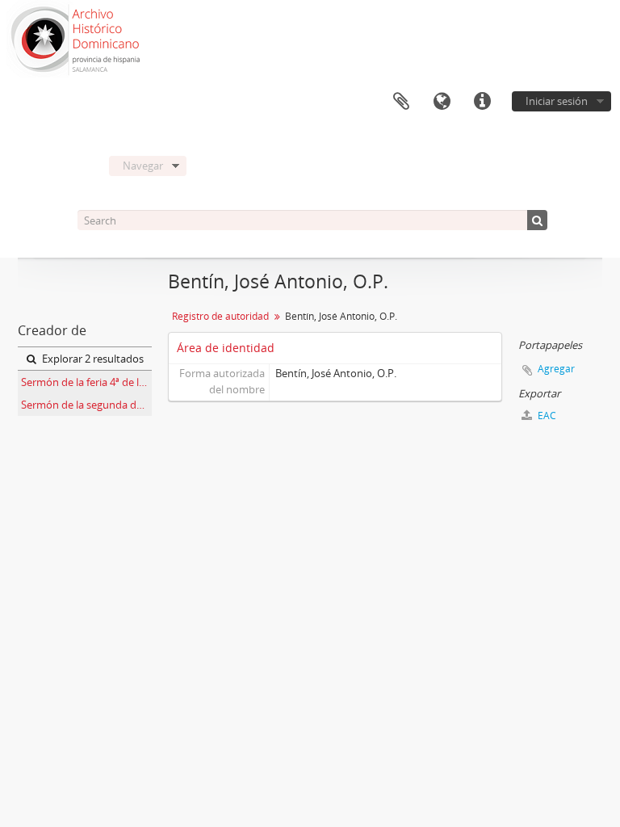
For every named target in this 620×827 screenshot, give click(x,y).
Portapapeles (401, 102)
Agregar (556, 369)
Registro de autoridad (220, 316)
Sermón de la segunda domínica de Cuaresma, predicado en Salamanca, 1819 (86, 404)
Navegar (143, 165)
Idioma (441, 102)
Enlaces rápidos (482, 102)
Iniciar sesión (557, 101)
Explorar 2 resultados (92, 358)
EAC (545, 415)
